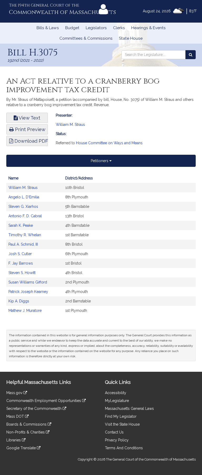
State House (131, 38)
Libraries (14, 440)
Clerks (119, 27)
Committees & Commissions (86, 38)
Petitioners (100, 161)
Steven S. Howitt (22, 273)
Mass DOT (15, 416)
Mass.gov (14, 393)
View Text (29, 118)
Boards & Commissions (27, 424)
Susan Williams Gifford (27, 282)
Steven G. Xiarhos (23, 206)
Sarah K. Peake (20, 225)
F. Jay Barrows (20, 263)
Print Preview (30, 129)
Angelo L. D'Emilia (23, 197)
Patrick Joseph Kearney (28, 292)
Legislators (96, 27)
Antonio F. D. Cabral (25, 216)
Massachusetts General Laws (129, 408)
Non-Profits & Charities (26, 432)
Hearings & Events (148, 27)
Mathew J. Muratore (25, 310)
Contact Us (114, 432)
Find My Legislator (121, 416)
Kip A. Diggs (18, 301)
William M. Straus (70, 124)
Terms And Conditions (124, 448)
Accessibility (115, 393)
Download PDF (30, 141)
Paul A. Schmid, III (23, 244)
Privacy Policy (117, 440)
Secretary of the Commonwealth (34, 408)
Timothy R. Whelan (24, 235)
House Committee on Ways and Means (109, 143)
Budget (72, 27)
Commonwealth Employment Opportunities (44, 401)
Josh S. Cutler (20, 254)
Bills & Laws (48, 27)
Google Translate (21, 448)
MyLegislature (117, 401)
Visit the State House (122, 424)
